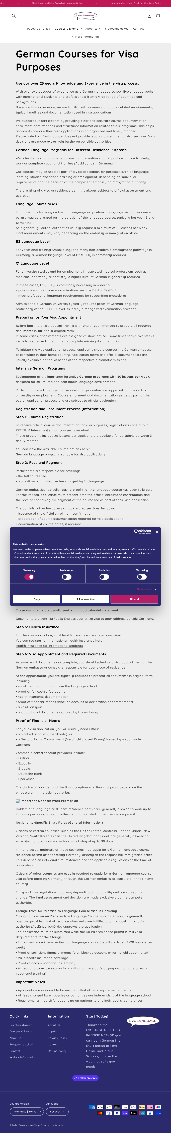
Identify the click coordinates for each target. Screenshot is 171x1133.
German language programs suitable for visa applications (60, 454)
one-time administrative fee (42, 481)
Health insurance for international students (49, 646)
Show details (144, 589)
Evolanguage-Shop (29, 1125)
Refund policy (57, 1051)
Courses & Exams (21, 1031)
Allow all (134, 599)
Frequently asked (21, 1044)
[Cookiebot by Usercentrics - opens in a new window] (136, 531)
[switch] (66, 576)
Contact (15, 1051)
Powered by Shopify (52, 1125)
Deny (37, 599)
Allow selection (86, 599)
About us (16, 1038)
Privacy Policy (57, 1038)
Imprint (53, 1031)
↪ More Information (23, 1057)
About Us (54, 1025)
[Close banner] (157, 532)
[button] (14, 16)
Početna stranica (21, 1025)
